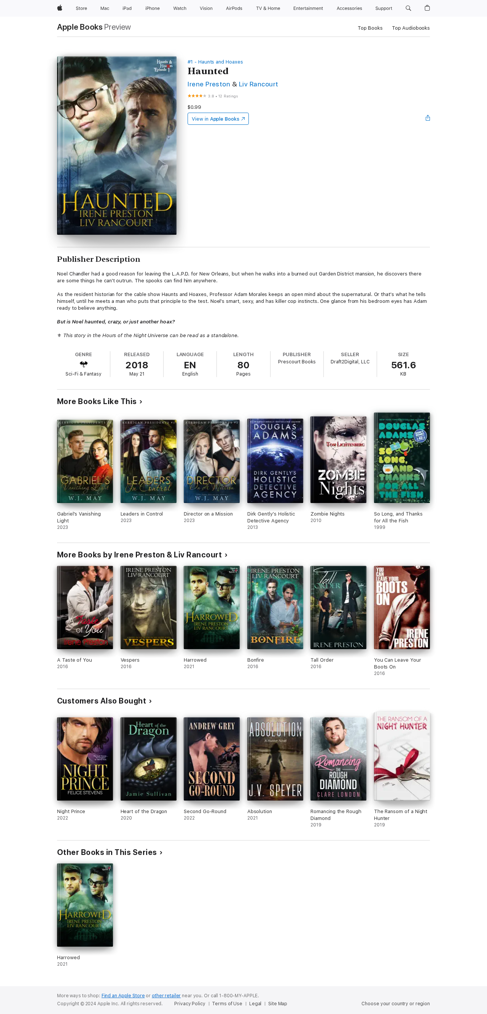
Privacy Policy (189, 1003)
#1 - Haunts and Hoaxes (215, 62)
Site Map (277, 1003)
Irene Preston (209, 84)
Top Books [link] (370, 28)
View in (215, 119)
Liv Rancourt (259, 84)
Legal (255, 1003)
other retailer (166, 995)
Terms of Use (227, 1003)
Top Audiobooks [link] (411, 28)
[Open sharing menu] (428, 118)
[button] (408, 8)
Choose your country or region (395, 1003)
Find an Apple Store (123, 995)
